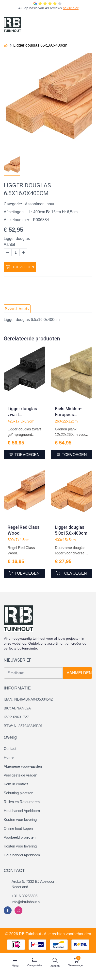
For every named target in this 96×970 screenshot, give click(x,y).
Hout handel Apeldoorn (22, 811)
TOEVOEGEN (23, 267)
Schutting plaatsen (18, 793)
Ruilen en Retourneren (22, 802)
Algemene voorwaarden (23, 766)
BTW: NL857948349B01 (23, 726)
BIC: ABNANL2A (17, 708)
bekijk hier (71, 8)
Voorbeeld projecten (19, 837)
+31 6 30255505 (24, 896)
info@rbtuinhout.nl (26, 902)
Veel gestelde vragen (20, 775)
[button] (88, 164)
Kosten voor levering (20, 819)
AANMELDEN (79, 673)
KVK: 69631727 (16, 717)
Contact (10, 748)
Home (9, 757)
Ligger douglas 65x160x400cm (40, 45)
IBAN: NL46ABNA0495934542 (28, 699)
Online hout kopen (18, 828)
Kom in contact (16, 784)
